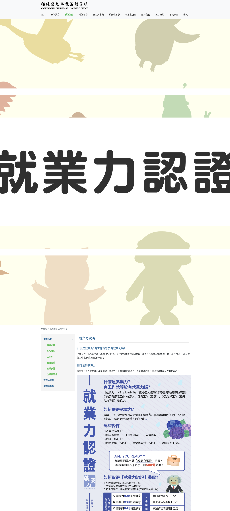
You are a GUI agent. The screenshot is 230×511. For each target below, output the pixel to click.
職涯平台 (83, 14)
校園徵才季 (114, 14)
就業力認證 (49, 380)
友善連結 (159, 14)
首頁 (44, 14)
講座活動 (51, 345)
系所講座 (51, 351)
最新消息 (55, 14)
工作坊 (50, 357)
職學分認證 (49, 386)
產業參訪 (51, 368)
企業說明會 (52, 374)
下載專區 (173, 14)
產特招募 (51, 363)
